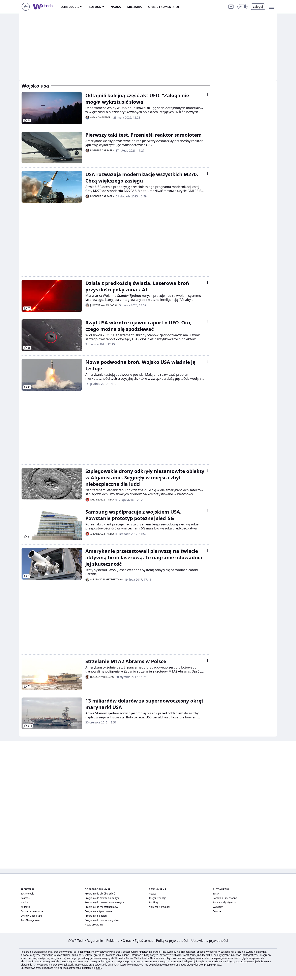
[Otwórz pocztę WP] (231, 6)
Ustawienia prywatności (209, 940)
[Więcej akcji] (207, 94)
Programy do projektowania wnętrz (104, 902)
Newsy (152, 893)
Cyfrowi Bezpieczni (31, 915)
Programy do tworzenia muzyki (102, 898)
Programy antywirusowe (98, 911)
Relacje (217, 911)
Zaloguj (258, 6)
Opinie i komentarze (164, 7)
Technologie (69, 7)
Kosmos (95, 7)
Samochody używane (224, 902)
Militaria (134, 7)
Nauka (116, 7)
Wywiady (218, 907)
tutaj (98, 968)
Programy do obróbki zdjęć (100, 893)
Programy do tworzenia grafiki (102, 920)
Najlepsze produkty (159, 907)
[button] (242, 6)
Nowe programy (94, 924)
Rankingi (153, 902)
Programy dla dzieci (96, 915)
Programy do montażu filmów (101, 907)
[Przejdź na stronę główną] (26, 9)
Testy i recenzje (157, 898)
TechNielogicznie (30, 920)
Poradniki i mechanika (225, 898)
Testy (216, 893)
